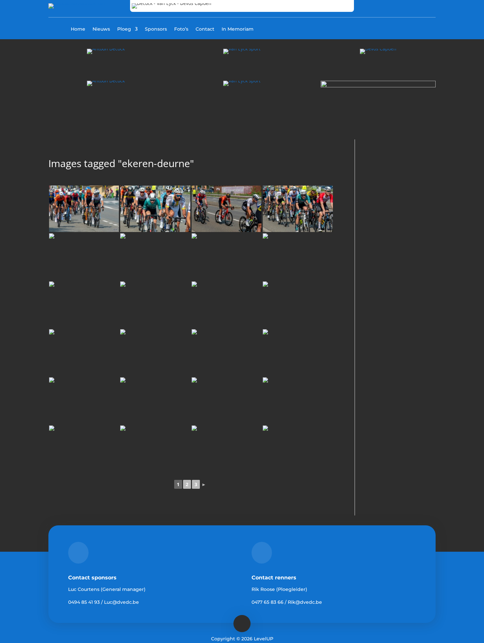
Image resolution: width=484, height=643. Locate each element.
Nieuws (101, 29)
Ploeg (124, 29)
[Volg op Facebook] (401, 28)
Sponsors (156, 29)
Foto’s (181, 29)
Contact (205, 29)
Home (78, 29)
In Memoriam (238, 29)
